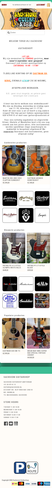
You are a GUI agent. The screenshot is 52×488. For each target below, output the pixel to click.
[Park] (26, 468)
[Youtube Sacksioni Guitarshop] (11, 423)
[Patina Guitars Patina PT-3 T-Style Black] (38, 248)
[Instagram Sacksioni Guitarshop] (16, 423)
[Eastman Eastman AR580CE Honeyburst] (38, 160)
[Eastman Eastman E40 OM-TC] (13, 333)
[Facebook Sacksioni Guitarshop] (6, 423)
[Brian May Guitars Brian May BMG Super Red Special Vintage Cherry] (38, 333)
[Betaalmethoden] (14, 484)
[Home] (25, 4)
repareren (9, 131)
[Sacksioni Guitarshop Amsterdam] (26, 19)
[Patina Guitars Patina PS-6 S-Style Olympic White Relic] (13, 248)
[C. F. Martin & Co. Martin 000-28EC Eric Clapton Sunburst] (13, 160)
